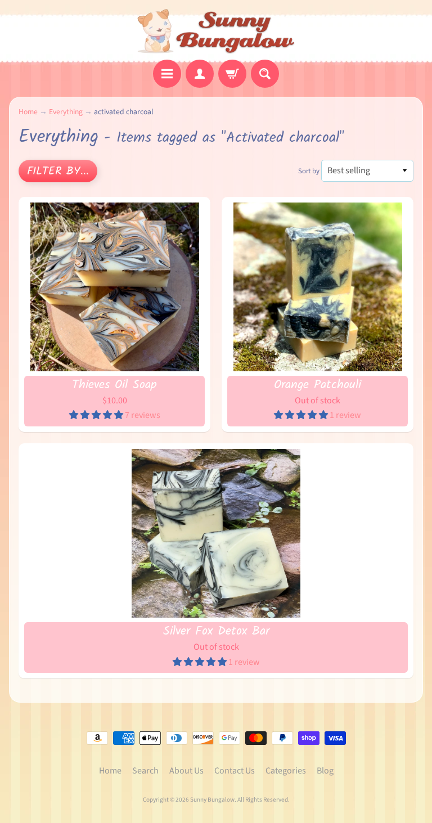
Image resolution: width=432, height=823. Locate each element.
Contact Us (234, 770)
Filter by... (58, 172)
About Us (186, 770)
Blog (325, 770)
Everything (66, 111)
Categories (286, 770)
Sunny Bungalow (212, 799)
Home (28, 111)
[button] (97, 415)
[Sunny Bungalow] (216, 31)
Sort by (309, 171)
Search (145, 770)
